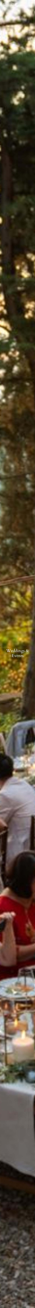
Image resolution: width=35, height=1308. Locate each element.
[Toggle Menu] (30, 5)
